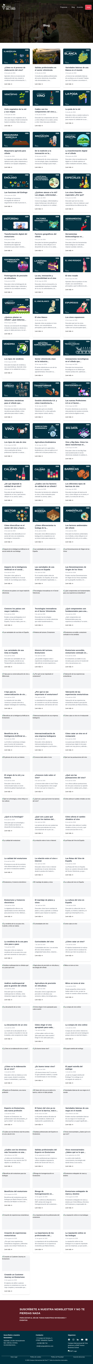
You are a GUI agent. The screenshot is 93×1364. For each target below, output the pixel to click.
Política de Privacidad (57, 1357)
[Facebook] (69, 1340)
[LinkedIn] (78, 1340)
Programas (63, 7)
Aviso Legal (14, 1357)
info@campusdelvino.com (45, 1346)
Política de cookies (35, 1357)
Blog (73, 7)
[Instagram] (73, 1340)
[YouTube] (82, 1340)
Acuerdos (80, 7)
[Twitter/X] (86, 1340)
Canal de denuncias (79, 1357)
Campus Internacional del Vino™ (39, 1360)
